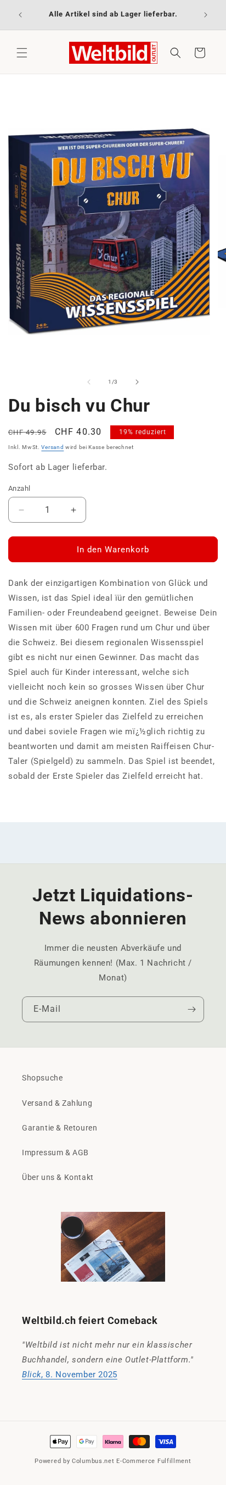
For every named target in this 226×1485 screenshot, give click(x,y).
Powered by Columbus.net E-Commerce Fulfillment (113, 1461)
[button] (22, 53)
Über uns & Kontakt (58, 1177)
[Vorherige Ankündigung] (20, 15)
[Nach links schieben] (89, 382)
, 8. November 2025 (69, 1374)
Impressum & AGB (55, 1152)
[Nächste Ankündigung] (206, 15)
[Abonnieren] (191, 1009)
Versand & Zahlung (57, 1103)
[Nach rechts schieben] (137, 382)
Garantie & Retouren (59, 1127)
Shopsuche (42, 1077)
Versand (52, 447)
